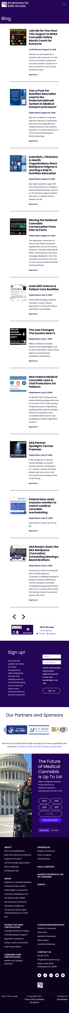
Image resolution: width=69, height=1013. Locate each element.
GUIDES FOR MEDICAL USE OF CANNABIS (50, 875)
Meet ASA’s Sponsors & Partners (17, 855)
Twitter (41, 633)
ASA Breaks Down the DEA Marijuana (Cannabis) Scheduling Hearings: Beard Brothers (44, 553)
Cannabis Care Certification (12, 955)
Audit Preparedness (12, 946)
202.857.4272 (43, 955)
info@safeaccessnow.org (48, 959)
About (8, 847)
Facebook (46, 630)
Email (15, 996)
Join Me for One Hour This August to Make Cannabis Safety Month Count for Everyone (43, 37)
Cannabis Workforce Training (16, 931)
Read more (33, 75)
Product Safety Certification (16, 942)
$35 (56, 801)
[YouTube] (57, 975)
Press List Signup (44, 855)
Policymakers (43, 940)
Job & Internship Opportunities (17, 863)
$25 (44, 807)
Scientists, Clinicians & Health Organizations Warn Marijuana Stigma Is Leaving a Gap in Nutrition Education (43, 165)
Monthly (54, 830)
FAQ (6, 917)
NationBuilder (62, 999)
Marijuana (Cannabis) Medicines (18, 882)
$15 (56, 807)
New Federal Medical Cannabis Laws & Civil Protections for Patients (43, 382)
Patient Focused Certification (13, 926)
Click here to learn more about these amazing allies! (40, 746)
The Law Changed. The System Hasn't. (42, 331)
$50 (44, 801)
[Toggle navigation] (64, 4)
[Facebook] (45, 975)
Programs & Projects (13, 859)
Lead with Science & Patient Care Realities (44, 287)
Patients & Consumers (46, 928)
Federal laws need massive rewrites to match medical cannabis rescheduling (42, 505)
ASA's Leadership (11, 867)
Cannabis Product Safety (15, 886)
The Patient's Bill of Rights (14, 898)
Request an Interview (46, 851)
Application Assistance (14, 939)
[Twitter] (39, 975)
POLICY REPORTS (45, 866)
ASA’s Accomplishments (14, 851)
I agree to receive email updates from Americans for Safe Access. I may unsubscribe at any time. (51, 675)
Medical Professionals (46, 936)
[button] (6, 729)
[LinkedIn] (63, 975)
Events (41, 884)
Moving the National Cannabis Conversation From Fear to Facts (43, 225)
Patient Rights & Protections (16, 890)
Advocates (42, 932)
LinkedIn (52, 633)
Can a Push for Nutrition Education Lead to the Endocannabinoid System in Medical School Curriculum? (42, 99)
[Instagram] (51, 975)
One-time (44, 830)
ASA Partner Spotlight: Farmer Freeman (41, 446)
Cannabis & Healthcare (14, 906)
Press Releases (43, 859)
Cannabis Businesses (46, 944)
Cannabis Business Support (15, 935)
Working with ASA (11, 871)
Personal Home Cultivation (15, 902)
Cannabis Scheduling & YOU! (16, 894)
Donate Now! (50, 820)
